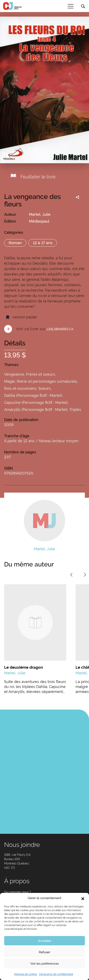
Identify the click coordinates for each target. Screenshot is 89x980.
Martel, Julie (40, 214)
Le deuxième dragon (23, 667)
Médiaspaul (39, 221)
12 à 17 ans (42, 242)
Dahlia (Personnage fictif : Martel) (33, 395)
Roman (15, 242)
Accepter (44, 941)
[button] (83, 898)
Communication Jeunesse (12, 6)
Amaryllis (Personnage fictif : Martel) (35, 409)
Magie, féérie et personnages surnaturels (40, 381)
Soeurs (44, 388)
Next (85, 575)
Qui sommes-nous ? (17, 892)
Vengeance (14, 374)
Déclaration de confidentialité (56, 974)
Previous (71, 575)
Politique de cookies (25, 974)
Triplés (75, 409)
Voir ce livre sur (44, 329)
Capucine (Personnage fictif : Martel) (36, 402)
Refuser (44, 952)
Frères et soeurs (40, 374)
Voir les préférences (44, 963)
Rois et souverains (20, 388)
